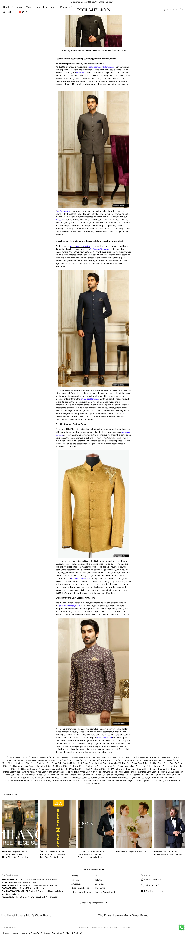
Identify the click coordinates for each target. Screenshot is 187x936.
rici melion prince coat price (77, 777)
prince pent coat (164, 772)
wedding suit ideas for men (169, 780)
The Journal (100, 888)
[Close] (184, 2)
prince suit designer (45, 775)
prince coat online (126, 766)
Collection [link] (8, 12)
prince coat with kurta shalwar (115, 769)
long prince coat (131, 760)
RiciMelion (13, 927)
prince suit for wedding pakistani (133, 775)
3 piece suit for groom (17, 757)
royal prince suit (140, 777)
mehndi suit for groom (168, 760)
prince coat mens (87, 766)
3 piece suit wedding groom (42, 757)
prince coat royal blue (172, 766)
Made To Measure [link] (45, 7)
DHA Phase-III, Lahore (19, 882)
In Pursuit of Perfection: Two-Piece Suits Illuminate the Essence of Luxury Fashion (91, 854)
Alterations (76, 884)
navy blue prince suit (52, 763)
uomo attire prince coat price (91, 780)
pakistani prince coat (72, 763)
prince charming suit (92, 763)
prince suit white (174, 775)
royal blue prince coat (101, 777)
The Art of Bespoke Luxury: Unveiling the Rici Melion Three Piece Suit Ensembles (15, 854)
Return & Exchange (80, 888)
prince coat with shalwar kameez (18, 772)
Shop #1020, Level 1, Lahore (23, 888)
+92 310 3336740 (152, 879)
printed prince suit (54, 777)
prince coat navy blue (106, 766)
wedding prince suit (146, 780)
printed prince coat (36, 777)
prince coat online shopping (148, 766)
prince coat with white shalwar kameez (98, 772)
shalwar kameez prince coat (162, 777)
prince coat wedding (68, 769)
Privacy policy (97, 927)
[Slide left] (173, 794)
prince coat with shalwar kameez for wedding (57, 772)
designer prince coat (150, 757)
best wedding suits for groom (110, 757)
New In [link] (6, 7)
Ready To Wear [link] (23, 7)
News (15, 933)
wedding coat (129, 780)
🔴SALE (23, 12)
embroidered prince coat (35, 760)
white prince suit (94, 783)
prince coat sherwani (48, 769)
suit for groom (43, 780)
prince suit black (12, 775)
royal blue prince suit (122, 777)
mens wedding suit (11, 763)
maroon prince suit (148, 760)
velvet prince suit (114, 780)
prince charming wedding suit (117, 763)
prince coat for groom (173, 763)
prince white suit (18, 777)
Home (6, 933)
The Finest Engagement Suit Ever (131, 851)
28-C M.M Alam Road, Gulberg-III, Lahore (29, 879)
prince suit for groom (66, 775)
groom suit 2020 (92, 760)
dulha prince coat (15, 760)
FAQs (97, 876)
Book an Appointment (105, 892)
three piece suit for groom (64, 780)
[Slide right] (180, 794)
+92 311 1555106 (152, 885)
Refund (74, 876)
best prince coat (87, 757)
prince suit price (157, 775)
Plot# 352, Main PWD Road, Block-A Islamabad (29, 897)
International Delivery (81, 892)
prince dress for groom (128, 772)
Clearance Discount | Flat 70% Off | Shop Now (92, 2)
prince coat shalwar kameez (24, 769)
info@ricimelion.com (153, 891)
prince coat (137, 763)
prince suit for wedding (106, 775)
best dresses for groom (67, 757)
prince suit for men (86, 775)
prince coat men (70, 766)
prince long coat (148, 772)
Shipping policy (124, 927)
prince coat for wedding (34, 766)
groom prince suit (75, 760)
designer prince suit (170, 757)
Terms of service (110, 927)
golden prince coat (57, 760)
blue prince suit (132, 757)
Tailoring (98, 880)
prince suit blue (28, 775)
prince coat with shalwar (163, 769)
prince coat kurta (54, 766)
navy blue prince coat (31, 763)
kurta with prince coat (111, 760)
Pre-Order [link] (65, 7)
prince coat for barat (153, 763)
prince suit (178, 772)
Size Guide (99, 884)
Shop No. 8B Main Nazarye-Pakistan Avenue (29, 885)
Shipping (75, 880)
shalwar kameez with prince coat (20, 780)
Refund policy (84, 927)
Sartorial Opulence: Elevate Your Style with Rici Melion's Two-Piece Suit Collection (52, 854)
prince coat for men (12, 766)
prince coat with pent (141, 769)
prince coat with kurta (89, 769)
